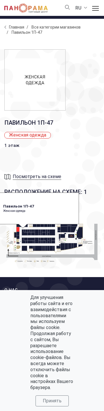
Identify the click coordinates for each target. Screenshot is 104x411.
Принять (52, 400)
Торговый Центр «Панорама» (26, 8)
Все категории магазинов (56, 27)
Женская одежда (27, 135)
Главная (16, 27)
